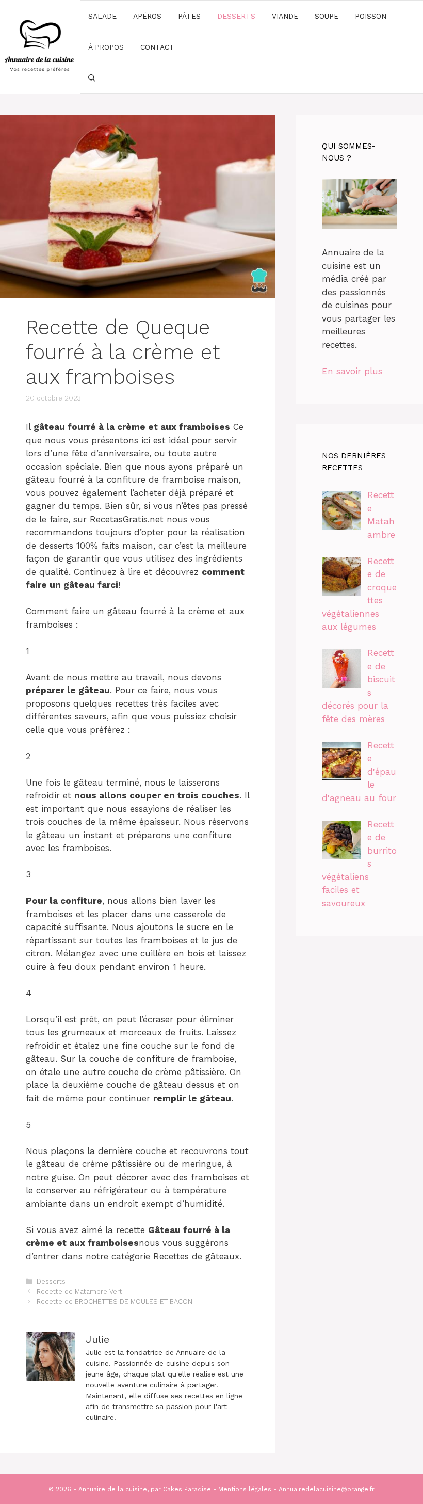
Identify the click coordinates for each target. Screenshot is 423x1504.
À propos (106, 47)
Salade (102, 16)
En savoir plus (352, 371)
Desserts (236, 16)
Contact (157, 47)
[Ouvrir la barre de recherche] (92, 77)
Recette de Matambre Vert (79, 1291)
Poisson (370, 16)
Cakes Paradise (187, 1489)
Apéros (147, 16)
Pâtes (189, 16)
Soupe (326, 16)
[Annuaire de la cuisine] (40, 46)
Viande (285, 16)
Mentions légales (244, 1489)
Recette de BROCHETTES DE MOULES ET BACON (114, 1301)
